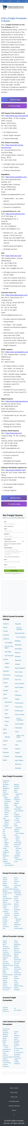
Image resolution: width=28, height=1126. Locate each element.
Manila (16, 801)
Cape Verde (6, 954)
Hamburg (6, 915)
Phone (5, 564)
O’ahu (6, 725)
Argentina (5, 1032)
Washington (18, 756)
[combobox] (6, 567)
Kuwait (5, 854)
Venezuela (17, 1063)
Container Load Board (14, 1105)
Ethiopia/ (5, 978)
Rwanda (16, 958)
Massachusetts (19, 633)
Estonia (5, 902)
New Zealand (17, 1010)
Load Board (10, 1)
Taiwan (16, 826)
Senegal (16, 965)
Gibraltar (5, 917)
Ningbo (5, 805)
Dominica (5, 1055)
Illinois (5, 733)
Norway (16, 896)
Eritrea (5, 973)
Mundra (6, 822)
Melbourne (6, 1011)
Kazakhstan (6, 852)
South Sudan (17, 974)
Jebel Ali (17, 852)
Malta (15, 887)
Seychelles (17, 967)
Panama (16, 1043)
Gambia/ (5, 982)
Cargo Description (8, 547)
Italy (4, 928)
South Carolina (19, 714)
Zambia (16, 988)
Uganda (16, 984)
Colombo (17, 822)
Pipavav (6, 824)
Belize (4, 1038)
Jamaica (16, 1037)
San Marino (17, 909)
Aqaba (5, 850)
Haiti (15, 1033)
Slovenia (16, 915)
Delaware (6, 679)
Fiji (15, 1008)
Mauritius (16, 948)
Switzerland (17, 924)
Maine (5, 760)
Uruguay (16, 1061)
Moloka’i (7, 717)
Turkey (16, 835)
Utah (16, 745)
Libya (15, 883)
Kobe (5, 841)
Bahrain (5, 786)
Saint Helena (17, 959)
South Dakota (19, 724)
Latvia (15, 879)
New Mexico (19, 676)
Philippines (17, 799)
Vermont (17, 749)
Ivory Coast (6, 989)
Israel (4, 835)
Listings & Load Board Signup (18, 1)
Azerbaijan (6, 784)
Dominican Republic (8, 1057)
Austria (5, 881)
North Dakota (19, 687)
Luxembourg (17, 885)
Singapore (17, 814)
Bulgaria (5, 891)
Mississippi (18, 649)
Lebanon (5, 859)
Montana (18, 656)
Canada (5, 659)
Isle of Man (6, 926)
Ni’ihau (7, 721)
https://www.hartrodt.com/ (15, 214)
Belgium (5, 885)
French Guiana (7, 1062)
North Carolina (19, 683)
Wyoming (18, 768)
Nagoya (6, 842)
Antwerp (6, 887)
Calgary (7, 663)
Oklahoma (18, 695)
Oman (15, 792)
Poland (16, 898)
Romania (16, 906)
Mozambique (17, 952)
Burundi (5, 950)
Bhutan (5, 790)
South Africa (17, 973)
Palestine (16, 797)
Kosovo (16, 878)
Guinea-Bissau (7, 988)
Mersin (16, 839)
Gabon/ (5, 980)
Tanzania (16, 978)
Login (26, 1)
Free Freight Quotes (14, 1101)
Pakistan (16, 803)
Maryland (18, 624)
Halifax (7, 667)
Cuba (4, 1053)
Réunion (16, 904)
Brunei (5, 792)
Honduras (16, 1035)
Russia (16, 908)
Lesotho (16, 943)
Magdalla (6, 820)
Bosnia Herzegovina (8, 889)
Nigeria (16, 956)
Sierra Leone (17, 969)
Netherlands (17, 893)
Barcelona (17, 919)
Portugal (16, 900)
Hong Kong (6, 801)
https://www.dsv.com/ (13, 256)
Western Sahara (18, 986)
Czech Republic (7, 898)
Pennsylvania (19, 703)
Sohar (16, 796)
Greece (5, 919)
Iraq (4, 833)
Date (5, 521)
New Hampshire (20, 668)
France (5, 908)
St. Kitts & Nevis (18, 1048)
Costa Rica (6, 1051)
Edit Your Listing (15, 106)
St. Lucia (16, 1050)
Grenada (5, 1064)
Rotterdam (17, 894)
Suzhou (6, 812)
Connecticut (7, 675)
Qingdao (6, 807)
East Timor (6, 969)
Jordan (5, 848)
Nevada (17, 664)
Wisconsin (18, 764)
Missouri (17, 652)
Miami (6, 686)
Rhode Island (19, 710)
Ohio (16, 691)
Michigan (18, 641)
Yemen (16, 861)
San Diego (8, 651)
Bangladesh (6, 788)
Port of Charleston (20, 719)
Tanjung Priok (7, 827)
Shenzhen (6, 811)
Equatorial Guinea (8, 974)
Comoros (5, 961)
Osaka (5, 844)
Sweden (16, 923)
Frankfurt (6, 913)
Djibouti (5, 967)
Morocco (16, 950)
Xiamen (6, 816)
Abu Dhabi (17, 848)
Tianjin (5, 814)
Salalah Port (18, 794)
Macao (5, 803)
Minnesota (18, 645)
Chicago (7, 737)
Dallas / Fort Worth (20, 736)
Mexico (16, 1039)
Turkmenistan (18, 842)
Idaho (5, 729)
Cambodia (5, 794)
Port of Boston (21, 637)
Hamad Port (18, 807)
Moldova (16, 889)
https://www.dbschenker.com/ (16, 295)
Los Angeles (8, 642)
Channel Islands (7, 893)
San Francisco (9, 655)
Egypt (4, 971)
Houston (19, 741)
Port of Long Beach (8, 647)
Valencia (17, 921)
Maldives (16, 784)
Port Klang (6, 863)
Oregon (17, 699)
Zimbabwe (17, 989)
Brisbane (5, 1009)
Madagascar (17, 944)
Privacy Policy (14, 1092)
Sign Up (14, 1110)
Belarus (5, 883)
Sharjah (17, 854)
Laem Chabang (19, 833)
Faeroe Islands (7, 904)
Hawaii (5, 698)
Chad (4, 959)
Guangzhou (7, 799)
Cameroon (6, 952)
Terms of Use (14, 1097)
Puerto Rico (18, 707)
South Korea (17, 816)
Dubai (16, 850)
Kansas (5, 748)
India (4, 818)
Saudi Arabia (17, 809)
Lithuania (16, 881)
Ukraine (16, 926)
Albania (5, 878)
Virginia (17, 752)
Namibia (16, 954)
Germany (5, 911)
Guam (5, 694)
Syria (15, 824)
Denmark (5, 900)
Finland (5, 906)
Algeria (5, 941)
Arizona (5, 631)
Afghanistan (6, 781)
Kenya (15, 941)
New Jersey (18, 672)
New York (18, 679)
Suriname (16, 1056)
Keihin (5, 839)
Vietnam (16, 857)
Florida (5, 683)
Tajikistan (16, 829)
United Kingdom (18, 928)
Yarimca (17, 841)
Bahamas (5, 1034)
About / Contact (14, 1088)
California (6, 639)
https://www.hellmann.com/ (15, 470)
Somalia (16, 971)
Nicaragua (17, 1041)
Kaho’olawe (8, 702)
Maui (6, 713)
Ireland (5, 924)
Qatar (15, 805)
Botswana (5, 946)
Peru (15, 1046)
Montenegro (17, 891)
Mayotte (6, 909)
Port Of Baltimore (19, 628)
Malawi (16, 946)
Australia (5, 1007)
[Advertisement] (14, 595)
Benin (4, 944)
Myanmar (16, 788)
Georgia (5, 690)
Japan (4, 837)
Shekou (6, 809)
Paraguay (16, 1045)
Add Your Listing (15, 99)
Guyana (16, 1031)
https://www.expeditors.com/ (16, 177)
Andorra (5, 879)
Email (5, 559)
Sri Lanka (16, 820)
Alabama (6, 624)
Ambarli (17, 837)
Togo (15, 980)
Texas (17, 731)
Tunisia (16, 982)
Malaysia (5, 861)
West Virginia (19, 760)
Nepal (15, 790)
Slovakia (16, 913)
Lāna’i (6, 710)
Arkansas (6, 635)
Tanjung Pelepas (8, 865)
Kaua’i (6, 706)
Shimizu (6, 846)
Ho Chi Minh (18, 859)
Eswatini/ (5, 976)
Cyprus (5, 896)
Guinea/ (5, 986)
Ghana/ (5, 984)
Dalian (5, 797)
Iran (4, 831)
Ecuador (5, 1059)
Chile (4, 1044)
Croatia (5, 894)
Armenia (5, 782)
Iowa (4, 744)
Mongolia (16, 786)
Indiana (5, 741)
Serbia (16, 911)
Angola (5, 943)
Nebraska (18, 660)
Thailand (16, 831)
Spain (15, 917)
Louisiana (6, 756)
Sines (16, 902)
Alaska (5, 627)
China (4, 796)
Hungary (5, 921)
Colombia (5, 1045)
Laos (4, 857)
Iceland (5, 923)
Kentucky (6, 752)
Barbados (5, 1036)
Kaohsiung (17, 827)
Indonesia (5, 826)
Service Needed (8, 539)
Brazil (4, 1042)
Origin (5, 528)
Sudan (16, 976)
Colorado (6, 671)
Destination (7, 534)
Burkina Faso (6, 948)
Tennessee (18, 728)
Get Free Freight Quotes (2, 1)
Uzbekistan (17, 856)
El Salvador (6, 1060)
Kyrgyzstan (6, 856)
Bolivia (5, 1040)
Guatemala (6, 1066)
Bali (4, 829)
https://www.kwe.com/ (13, 433)
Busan (16, 818)
